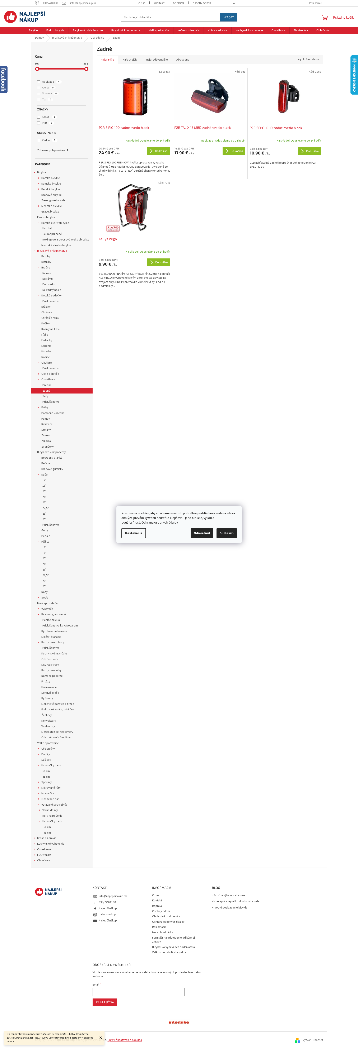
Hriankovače (49, 687)
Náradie (46, 351)
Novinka (49, 93)
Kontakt (159, 3)
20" (44, 491)
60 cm (46, 771)
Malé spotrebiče (47, 603)
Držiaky (46, 307)
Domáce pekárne (52, 676)
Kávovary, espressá (53, 614)
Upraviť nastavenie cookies (125, 1040)
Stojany (46, 430)
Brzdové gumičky (52, 469)
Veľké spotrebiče (48, 743)
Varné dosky (50, 810)
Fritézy (45, 682)
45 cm (46, 777)
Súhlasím (227, 533)
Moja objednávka (162, 932)
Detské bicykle (50, 189)
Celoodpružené (52, 234)
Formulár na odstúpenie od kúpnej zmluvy (173, 940)
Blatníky (46, 262)
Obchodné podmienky (166, 916)
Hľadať (228, 17)
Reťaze (46, 463)
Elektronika (44, 855)
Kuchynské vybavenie (50, 844)
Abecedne (182, 60)
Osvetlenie (48, 379)
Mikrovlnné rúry (51, 788)
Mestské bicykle (51, 206)
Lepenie (46, 346)
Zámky (45, 435)
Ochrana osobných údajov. (159, 522)
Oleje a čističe (50, 374)
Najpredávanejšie (157, 60)
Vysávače (47, 609)
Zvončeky (47, 447)
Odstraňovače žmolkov (56, 737)
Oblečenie (43, 860)
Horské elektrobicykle (55, 223)
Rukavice (47, 424)
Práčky (45, 754)
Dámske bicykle (51, 184)
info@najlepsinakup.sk (113, 896)
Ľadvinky (46, 340)
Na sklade (51, 82)
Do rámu (47, 279)
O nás (141, 3)
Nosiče (45, 357)
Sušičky (46, 760)
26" (44, 502)
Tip (46, 99)
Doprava (178, 3)
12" (44, 480)
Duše (44, 475)
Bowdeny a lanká (51, 458)
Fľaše (44, 335)
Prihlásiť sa (105, 1002)
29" (44, 519)
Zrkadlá (46, 441)
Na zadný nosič (51, 290)
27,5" (45, 508)
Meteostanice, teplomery (57, 732)
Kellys (48, 117)
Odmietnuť (202, 533)
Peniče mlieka (51, 620)
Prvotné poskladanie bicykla (229, 908)
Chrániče (46, 312)
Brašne (45, 268)
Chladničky (48, 749)
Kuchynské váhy (51, 670)
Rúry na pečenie (52, 816)
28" (44, 514)
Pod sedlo (48, 284)
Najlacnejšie (130, 60)
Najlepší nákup (108, 908)
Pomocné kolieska (52, 413)
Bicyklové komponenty (51, 452)
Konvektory (48, 721)
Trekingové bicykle (53, 200)
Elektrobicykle (46, 217)
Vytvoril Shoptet (313, 1040)
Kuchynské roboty (52, 642)
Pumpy (45, 419)
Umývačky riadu (51, 765)
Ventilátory (48, 726)
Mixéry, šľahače (51, 637)
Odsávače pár (50, 799)
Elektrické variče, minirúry (57, 709)
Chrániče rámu (50, 318)
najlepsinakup (107, 914)
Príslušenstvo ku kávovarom (60, 626)
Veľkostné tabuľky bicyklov (169, 952)
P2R (47, 123)
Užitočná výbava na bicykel (229, 895)
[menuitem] (33, 30)
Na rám (46, 273)
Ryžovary (47, 698)
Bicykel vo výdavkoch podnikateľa (173, 947)
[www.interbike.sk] (179, 1022)
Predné (47, 385)
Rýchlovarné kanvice (54, 631)
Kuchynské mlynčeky (54, 654)
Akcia (48, 88)
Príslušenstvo (51, 301)
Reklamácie (159, 927)
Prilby (44, 407)
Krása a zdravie (46, 838)
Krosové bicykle (51, 195)
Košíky (45, 323)
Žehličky (46, 715)
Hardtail (47, 228)
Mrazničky (47, 793)
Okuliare (46, 363)
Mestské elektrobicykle (56, 245)
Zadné (48, 140)
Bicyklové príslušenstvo (52, 251)
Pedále (45, 536)
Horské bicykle (50, 178)
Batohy (45, 256)
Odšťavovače (50, 659)
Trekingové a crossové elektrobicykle (65, 240)
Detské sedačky (51, 296)
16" (44, 486)
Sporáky (46, 782)
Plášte (45, 542)
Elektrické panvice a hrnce (57, 704)
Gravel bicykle (50, 212)
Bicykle (41, 172)
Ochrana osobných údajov (168, 922)
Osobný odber (202, 3)
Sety (45, 396)
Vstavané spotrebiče (54, 805)
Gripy (44, 530)
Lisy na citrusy (50, 665)
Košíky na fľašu (50, 329)
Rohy (44, 592)
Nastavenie (133, 533)
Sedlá (44, 598)
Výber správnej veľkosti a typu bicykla (235, 901)
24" (44, 497)
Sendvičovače (50, 693)
